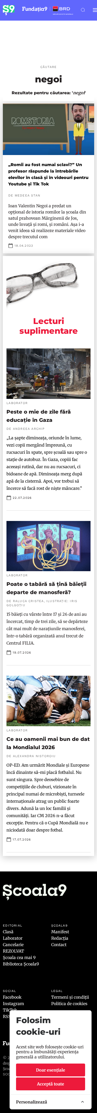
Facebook (12, 997)
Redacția (59, 938)
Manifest (60, 931)
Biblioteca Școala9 (21, 963)
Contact (58, 944)
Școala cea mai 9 (19, 957)
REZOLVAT (13, 951)
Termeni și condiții (70, 997)
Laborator (13, 938)
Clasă (8, 931)
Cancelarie (13, 944)
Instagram (13, 1003)
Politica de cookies (69, 1003)
